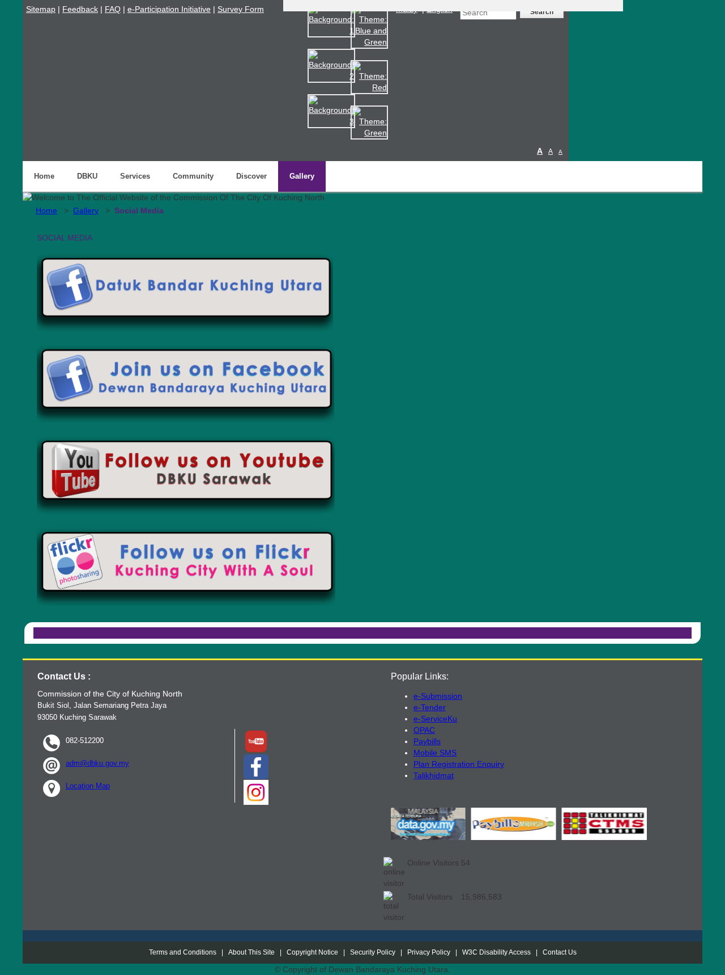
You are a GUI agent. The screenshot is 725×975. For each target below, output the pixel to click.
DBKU (87, 176)
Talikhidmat (433, 775)
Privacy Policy (428, 952)
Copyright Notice (312, 952)
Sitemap (41, 9)
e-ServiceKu (435, 718)
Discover (251, 176)
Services (135, 176)
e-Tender (429, 707)
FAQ (113, 9)
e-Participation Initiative (169, 9)
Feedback (80, 9)
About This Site (251, 952)
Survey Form (241, 9)
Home (44, 176)
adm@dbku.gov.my (97, 763)
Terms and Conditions (182, 952)
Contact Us (560, 952)
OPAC (424, 730)
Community (193, 176)
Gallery (301, 176)
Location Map (88, 786)
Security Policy (372, 952)
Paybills (427, 741)
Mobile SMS (435, 752)
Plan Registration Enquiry (458, 764)
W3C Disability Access (496, 952)
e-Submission (437, 695)
